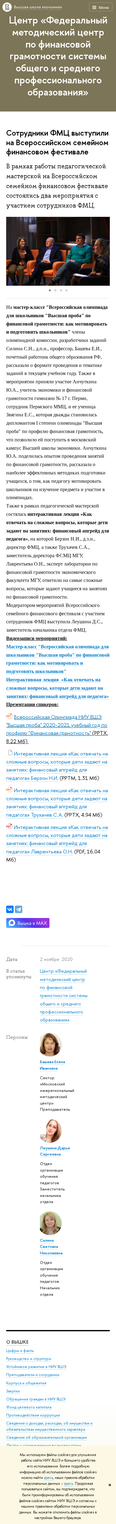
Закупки (13, 1391)
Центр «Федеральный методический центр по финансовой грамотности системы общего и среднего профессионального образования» (58, 56)
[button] (12, 251)
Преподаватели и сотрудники (32, 1374)
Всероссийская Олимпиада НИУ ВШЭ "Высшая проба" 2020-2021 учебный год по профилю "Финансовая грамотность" (56, 725)
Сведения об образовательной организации (46, 1437)
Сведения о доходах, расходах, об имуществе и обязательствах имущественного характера (49, 1426)
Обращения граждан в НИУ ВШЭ (36, 1399)
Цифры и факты (20, 1350)
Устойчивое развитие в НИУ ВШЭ (36, 1366)
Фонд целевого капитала (28, 1407)
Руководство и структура (28, 1358)
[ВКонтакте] (10, 909)
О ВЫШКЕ (17, 1342)
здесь (48, 1477)
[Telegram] (18, 909)
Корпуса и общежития (26, 1383)
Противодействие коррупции (33, 1415)
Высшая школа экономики (38, 7)
